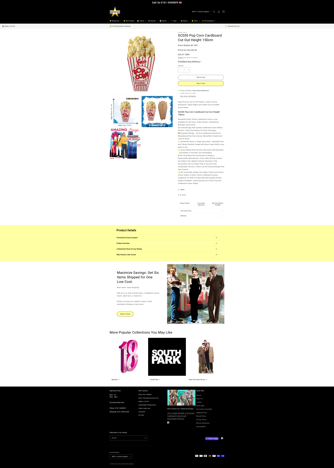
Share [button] (182, 189)
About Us (199, 399)
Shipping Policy (201, 412)
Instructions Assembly (204, 409)
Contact (199, 402)
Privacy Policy (201, 419)
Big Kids (115, 379)
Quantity (180, 65)
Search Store (125, 314)
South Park (154, 379)
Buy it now (201, 83)
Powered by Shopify (128, 464)
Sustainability (201, 426)
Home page (200, 405)
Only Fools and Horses (197, 379)
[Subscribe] (144, 438)
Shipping (180, 57)
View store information (188, 96)
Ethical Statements (203, 423)
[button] (115, 21)
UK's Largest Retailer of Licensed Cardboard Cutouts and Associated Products (180, 416)
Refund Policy (201, 416)
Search (198, 395)
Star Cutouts (118, 464)
